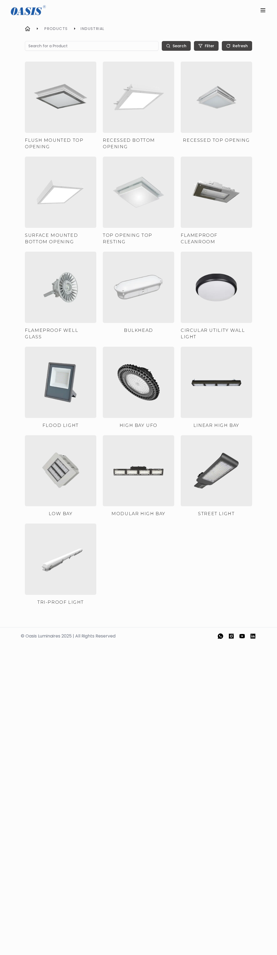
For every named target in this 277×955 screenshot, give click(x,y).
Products (56, 28)
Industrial (92, 28)
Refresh (240, 46)
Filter (209, 46)
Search (179, 46)
